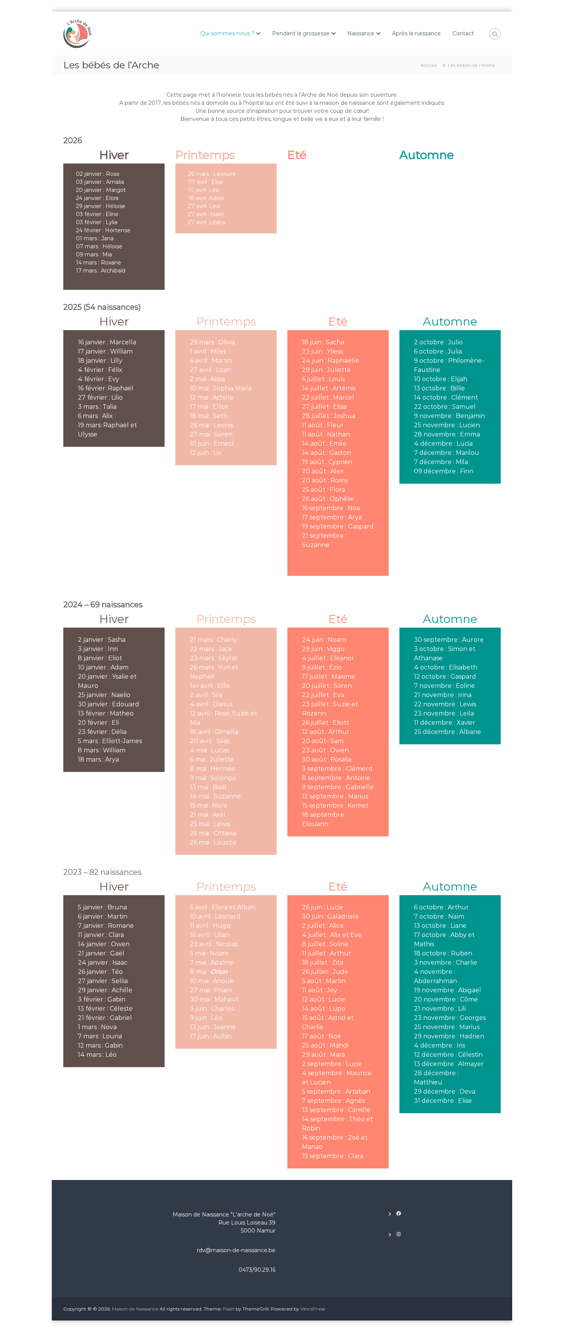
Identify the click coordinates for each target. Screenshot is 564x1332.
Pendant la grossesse (301, 33)
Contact (463, 33)
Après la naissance (416, 33)
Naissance (360, 33)
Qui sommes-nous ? (227, 33)
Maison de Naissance (135, 1309)
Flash (228, 1309)
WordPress (312, 1309)
